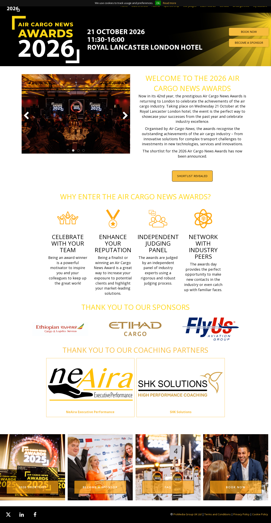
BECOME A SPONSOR (249, 43)
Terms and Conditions (217, 514)
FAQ (168, 487)
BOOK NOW (249, 32)
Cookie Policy (260, 514)
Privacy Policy (241, 514)
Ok (158, 3)
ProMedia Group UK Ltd (187, 514)
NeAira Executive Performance (90, 412)
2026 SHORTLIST (32, 487)
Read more (169, 3)
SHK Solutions (180, 412)
